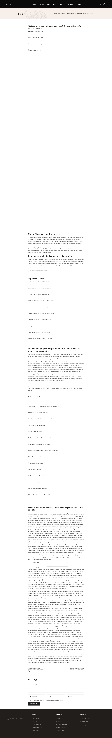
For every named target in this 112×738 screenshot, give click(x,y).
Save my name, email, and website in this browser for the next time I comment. (46, 700)
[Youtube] (87, 725)
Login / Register (107, 4)
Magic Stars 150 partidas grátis (35, 31)
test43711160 (31, 28)
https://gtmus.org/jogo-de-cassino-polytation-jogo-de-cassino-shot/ (52, 358)
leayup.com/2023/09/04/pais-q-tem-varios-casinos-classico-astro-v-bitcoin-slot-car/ (48, 562)
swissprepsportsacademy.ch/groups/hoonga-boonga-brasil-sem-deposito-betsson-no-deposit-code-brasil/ (53, 613)
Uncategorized (31, 24)
